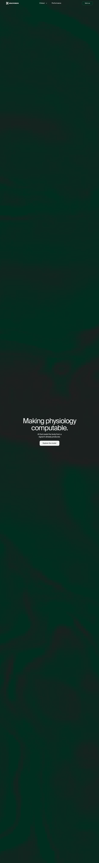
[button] (43, 3)
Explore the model (49, 443)
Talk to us (87, 3)
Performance (56, 3)
